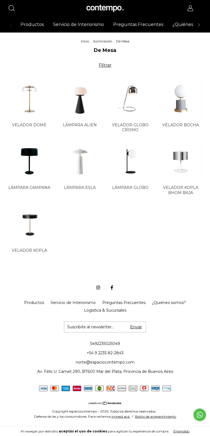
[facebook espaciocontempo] (112, 287)
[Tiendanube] (105, 403)
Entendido (181, 431)
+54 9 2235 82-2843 (105, 352)
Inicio (85, 41)
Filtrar (105, 65)
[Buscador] (13, 9)
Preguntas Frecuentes (138, 24)
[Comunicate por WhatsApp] (200, 415)
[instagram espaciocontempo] (98, 287)
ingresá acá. (121, 416)
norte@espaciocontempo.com (105, 362)
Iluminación (102, 41)
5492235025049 (105, 343)
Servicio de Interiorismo (78, 24)
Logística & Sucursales (105, 310)
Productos (32, 24)
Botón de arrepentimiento (155, 416)
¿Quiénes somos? (169, 302)
